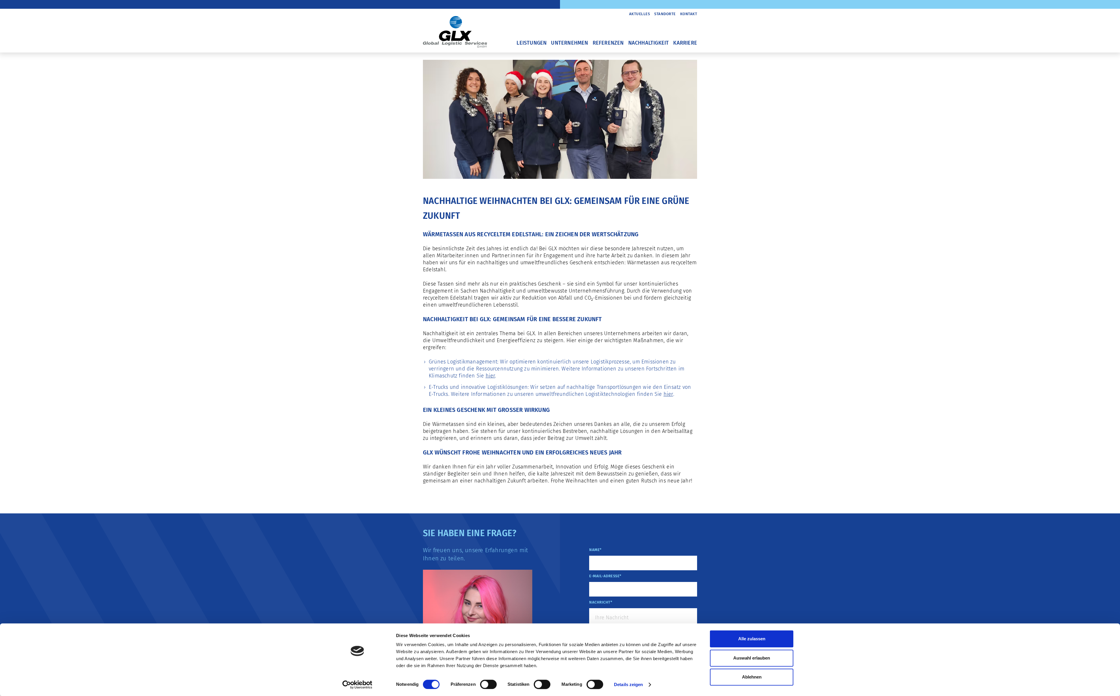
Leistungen (532, 43)
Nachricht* (600, 602)
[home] (455, 28)
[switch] (488, 684)
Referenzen (608, 43)
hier (490, 376)
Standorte (665, 14)
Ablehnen (752, 676)
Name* (595, 550)
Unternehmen (569, 43)
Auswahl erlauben (751, 657)
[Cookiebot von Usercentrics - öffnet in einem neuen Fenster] (357, 684)
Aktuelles (639, 14)
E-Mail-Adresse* (605, 576)
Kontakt (688, 14)
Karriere (685, 43)
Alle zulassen (751, 638)
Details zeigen (628, 684)
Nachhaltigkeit (648, 43)
